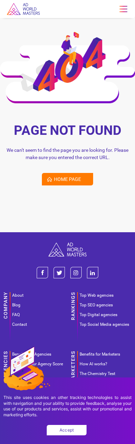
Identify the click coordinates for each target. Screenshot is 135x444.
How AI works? (93, 364)
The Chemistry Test (97, 373)
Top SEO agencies (96, 305)
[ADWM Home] (67, 245)
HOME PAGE (67, 179)
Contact (19, 324)
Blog (16, 305)
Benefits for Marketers (100, 354)
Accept (67, 430)
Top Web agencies (97, 295)
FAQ (16, 314)
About (18, 295)
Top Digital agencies (98, 314)
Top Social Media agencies (104, 324)
